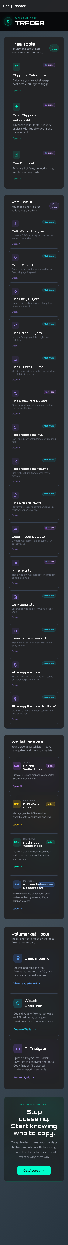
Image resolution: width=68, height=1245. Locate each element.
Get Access (31, 1170)
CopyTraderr (14, 6)
